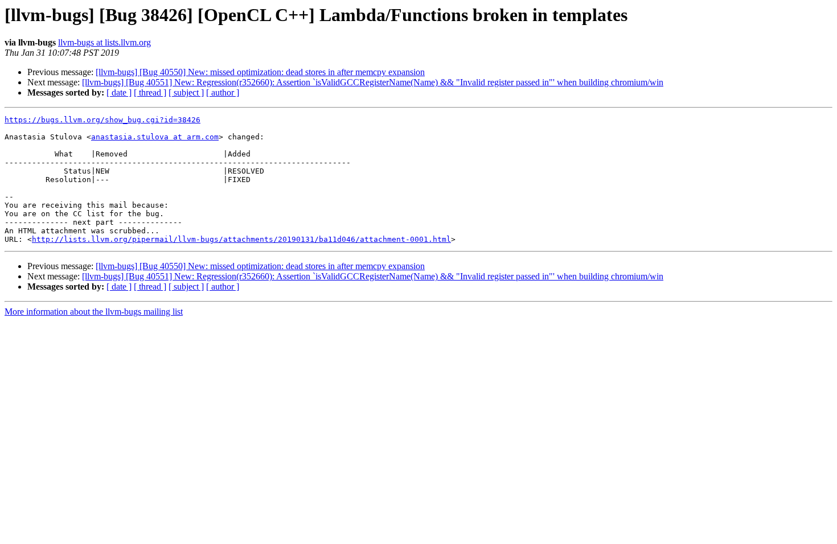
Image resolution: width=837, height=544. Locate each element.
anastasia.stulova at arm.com (155, 137)
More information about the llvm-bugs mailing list (94, 311)
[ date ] (119, 92)
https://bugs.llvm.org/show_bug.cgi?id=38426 (102, 120)
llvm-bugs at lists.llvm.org (104, 42)
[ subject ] (186, 92)
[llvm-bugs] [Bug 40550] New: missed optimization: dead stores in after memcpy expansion (260, 72)
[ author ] (222, 92)
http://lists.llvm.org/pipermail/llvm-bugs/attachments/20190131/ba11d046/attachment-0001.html (241, 239)
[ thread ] (150, 92)
